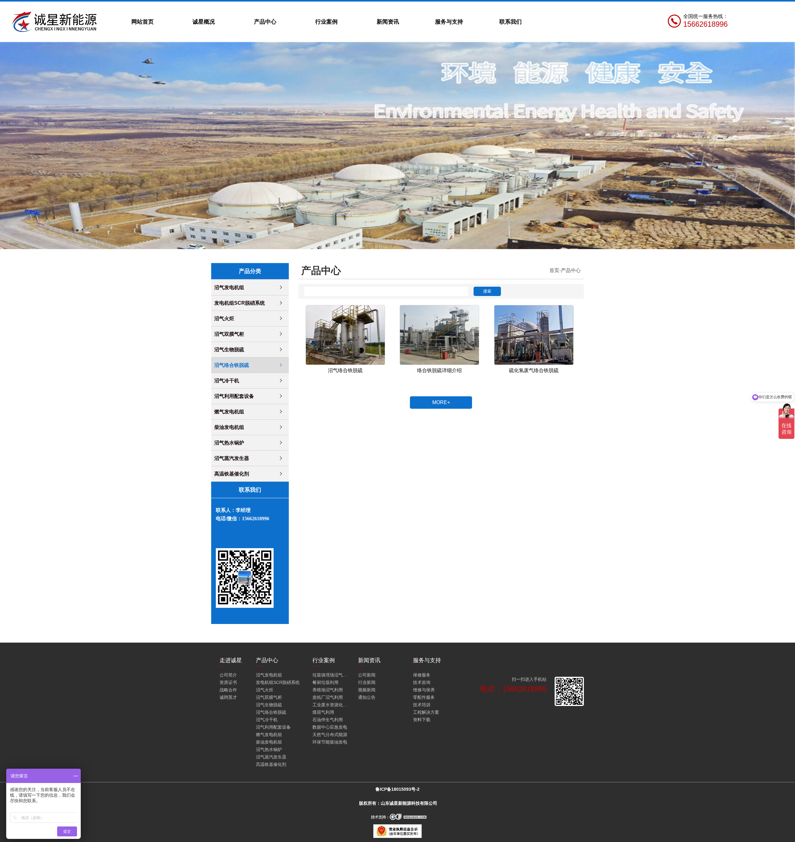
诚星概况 (204, 22)
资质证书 (228, 682)
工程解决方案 (426, 712)
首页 (554, 270)
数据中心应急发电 (329, 727)
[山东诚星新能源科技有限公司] (56, 22)
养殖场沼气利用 (327, 689)
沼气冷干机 (226, 380)
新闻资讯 (388, 22)
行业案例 (326, 22)
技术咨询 (421, 682)
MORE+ (441, 402)
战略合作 (228, 689)
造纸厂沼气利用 (327, 697)
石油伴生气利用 (327, 719)
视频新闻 (366, 689)
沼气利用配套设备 (234, 396)
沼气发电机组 (229, 287)
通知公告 (366, 697)
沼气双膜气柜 (229, 334)
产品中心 (265, 22)
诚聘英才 (228, 697)
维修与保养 (424, 689)
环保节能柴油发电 (329, 742)
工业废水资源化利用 (331, 704)
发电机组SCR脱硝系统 (239, 303)
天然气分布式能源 (329, 734)
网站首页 (142, 22)
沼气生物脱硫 (229, 349)
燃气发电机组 (229, 411)
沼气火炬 (224, 318)
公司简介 (228, 674)
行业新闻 (366, 682)
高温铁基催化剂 (231, 473)
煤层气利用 (323, 712)
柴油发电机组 (229, 427)
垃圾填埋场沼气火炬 (331, 674)
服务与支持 (449, 22)
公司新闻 (366, 674)
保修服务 (421, 674)
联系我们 (510, 22)
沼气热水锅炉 (229, 442)
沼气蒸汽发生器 (231, 458)
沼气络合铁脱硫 (231, 365)
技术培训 (421, 704)
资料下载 (421, 719)
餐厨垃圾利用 (325, 682)
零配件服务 (424, 697)
